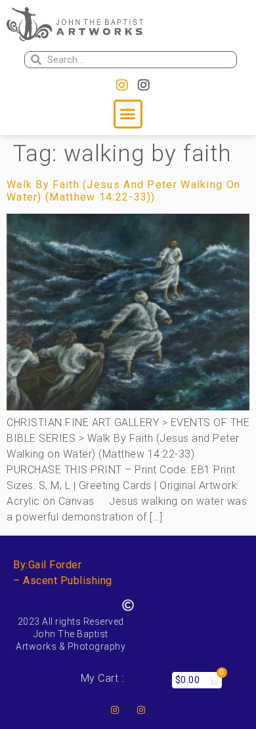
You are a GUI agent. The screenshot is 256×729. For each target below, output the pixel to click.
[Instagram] (122, 85)
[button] (128, 114)
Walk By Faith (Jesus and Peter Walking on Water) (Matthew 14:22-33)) (123, 190)
